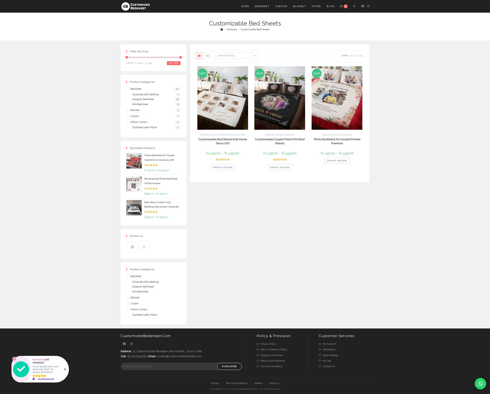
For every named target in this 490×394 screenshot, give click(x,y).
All (361, 55)
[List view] (207, 55)
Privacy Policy (268, 343)
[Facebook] (132, 247)
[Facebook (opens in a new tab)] (363, 6)
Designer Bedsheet (220, 134)
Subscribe (229, 366)
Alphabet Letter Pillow (144, 127)
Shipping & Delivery (272, 355)
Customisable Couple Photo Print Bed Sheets (280, 141)
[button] (480, 383)
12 (351, 55)
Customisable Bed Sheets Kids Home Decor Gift (222, 141)
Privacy (215, 383)
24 (355, 55)
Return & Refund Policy (274, 349)
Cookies (258, 383)
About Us (274, 383)
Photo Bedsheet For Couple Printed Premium (337, 141)
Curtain (135, 116)
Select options (223, 167)
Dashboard (329, 349)
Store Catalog (330, 355)
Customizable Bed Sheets (255, 29)
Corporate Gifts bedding (145, 94)
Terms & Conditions (271, 366)
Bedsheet (205, 134)
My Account (329, 343)
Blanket (135, 110)
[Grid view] (199, 55)
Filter (173, 63)
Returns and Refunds (273, 360)
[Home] (221, 29)
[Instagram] (144, 247)
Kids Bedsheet (238, 134)
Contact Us (329, 366)
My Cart (327, 360)
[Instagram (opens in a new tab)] (368, 6)
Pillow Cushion (139, 122)
